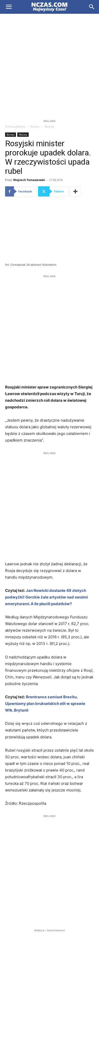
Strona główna (15, 126)
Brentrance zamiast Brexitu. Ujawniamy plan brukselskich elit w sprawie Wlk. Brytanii (45, 703)
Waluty (49, 126)
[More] (75, 191)
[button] (9, 7)
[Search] (92, 7)
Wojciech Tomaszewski (29, 180)
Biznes (35, 126)
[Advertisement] (49, 66)
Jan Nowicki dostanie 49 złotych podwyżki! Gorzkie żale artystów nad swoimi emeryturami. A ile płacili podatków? (46, 597)
